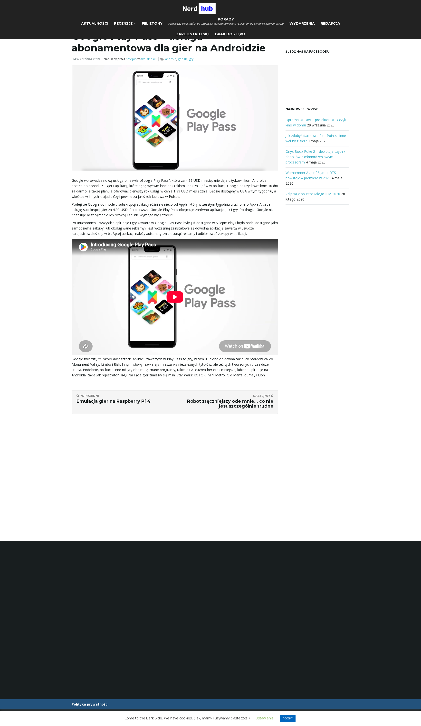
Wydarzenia (302, 23)
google (183, 59)
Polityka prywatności (90, 704)
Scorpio (131, 59)
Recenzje (124, 23)
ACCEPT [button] (288, 718)
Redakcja (330, 23)
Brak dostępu (230, 34)
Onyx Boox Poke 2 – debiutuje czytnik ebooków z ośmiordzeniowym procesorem (315, 156)
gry (191, 59)
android (170, 59)
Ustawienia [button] (265, 718)
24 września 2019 (86, 59)
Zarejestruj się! (192, 34)
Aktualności (94, 23)
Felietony (152, 23)
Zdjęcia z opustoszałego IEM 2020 (313, 193)
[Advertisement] (318, 290)
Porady (226, 21)
